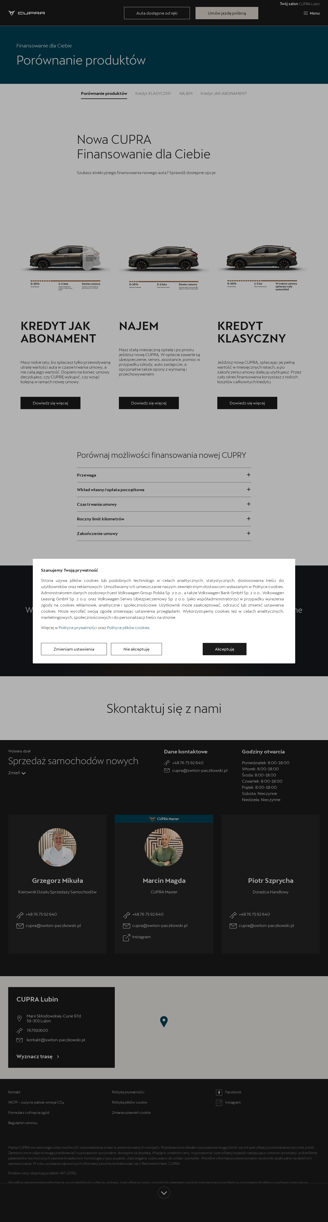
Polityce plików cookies (128, 627)
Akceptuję (224, 649)
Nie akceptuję (136, 649)
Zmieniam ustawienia (74, 649)
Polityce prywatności (78, 627)
